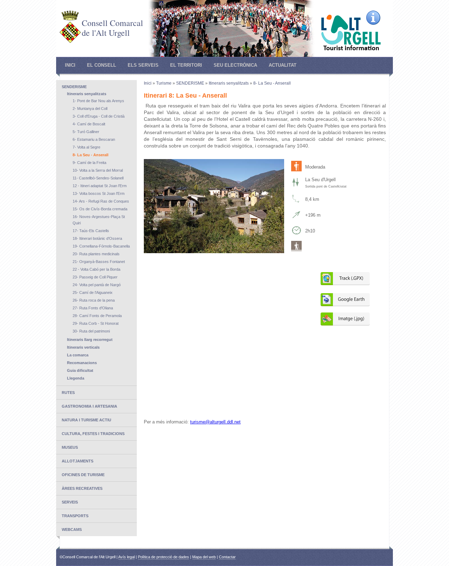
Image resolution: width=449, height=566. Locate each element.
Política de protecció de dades (163, 557)
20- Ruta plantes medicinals (96, 254)
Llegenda (75, 378)
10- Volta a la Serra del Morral (98, 170)
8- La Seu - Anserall (90, 155)
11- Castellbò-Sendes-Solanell (98, 178)
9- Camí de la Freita (89, 162)
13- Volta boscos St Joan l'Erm (99, 193)
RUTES (68, 392)
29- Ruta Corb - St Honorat (96, 323)
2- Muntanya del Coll (90, 108)
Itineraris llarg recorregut (90, 339)
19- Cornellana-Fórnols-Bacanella (101, 246)
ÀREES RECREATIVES (82, 488)
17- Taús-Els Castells (91, 231)
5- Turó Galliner (86, 132)
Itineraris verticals (83, 347)
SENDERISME (74, 87)
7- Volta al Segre (86, 147)
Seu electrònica (235, 65)
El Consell (101, 65)
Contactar (227, 557)
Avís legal (126, 557)
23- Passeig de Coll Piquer (95, 277)
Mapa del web (204, 557)
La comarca (77, 355)
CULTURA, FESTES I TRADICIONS (93, 434)
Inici (70, 65)
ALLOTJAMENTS (77, 461)
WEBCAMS (72, 529)
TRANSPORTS (75, 516)
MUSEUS (70, 447)
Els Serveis (143, 65)
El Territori (186, 65)
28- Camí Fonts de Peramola (97, 316)
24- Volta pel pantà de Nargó (97, 285)
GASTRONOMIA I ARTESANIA (89, 406)
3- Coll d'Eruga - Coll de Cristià (99, 116)
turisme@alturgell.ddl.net (215, 421)
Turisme (164, 83)
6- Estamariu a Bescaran (94, 139)
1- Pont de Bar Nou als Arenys (98, 101)
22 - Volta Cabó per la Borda (96, 269)
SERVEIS (70, 502)
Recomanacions (82, 363)
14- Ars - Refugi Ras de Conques (101, 201)
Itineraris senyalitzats (86, 94)
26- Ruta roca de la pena (94, 300)
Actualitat (282, 65)
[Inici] (70, 41)
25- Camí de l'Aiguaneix (93, 292)
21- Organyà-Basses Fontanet (99, 261)
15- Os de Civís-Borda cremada (100, 209)
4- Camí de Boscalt (89, 124)
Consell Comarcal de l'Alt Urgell (112, 27)
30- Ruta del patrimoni (91, 331)
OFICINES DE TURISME (83, 475)
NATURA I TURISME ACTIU (86, 420)
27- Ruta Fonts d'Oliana (93, 308)
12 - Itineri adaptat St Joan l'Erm (100, 186)
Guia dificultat (80, 370)
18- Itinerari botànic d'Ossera (97, 238)
